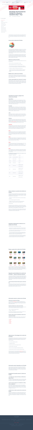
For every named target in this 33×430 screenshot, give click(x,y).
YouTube (10, 322)
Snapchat (10, 323)
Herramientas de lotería (28, 419)
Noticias (14, 420)
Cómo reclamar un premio (3, 24)
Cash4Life (10, 124)
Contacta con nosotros (21, 424)
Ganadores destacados (3, 25)
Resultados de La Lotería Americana (20, 2)
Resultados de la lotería (13, 419)
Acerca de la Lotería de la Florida (4, 22)
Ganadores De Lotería (13, 2)
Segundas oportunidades (3, 27)
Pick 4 (10, 136)
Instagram (10, 321)
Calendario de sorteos (3, 23)
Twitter (10, 320)
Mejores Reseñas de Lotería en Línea (6, 419)
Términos (16, 424)
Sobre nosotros (18, 420)
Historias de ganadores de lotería (21, 419)
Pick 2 (10, 148)
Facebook (10, 319)
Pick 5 (10, 130)
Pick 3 (10, 142)
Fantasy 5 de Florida (13, 121)
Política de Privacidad (12, 424)
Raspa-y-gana (2, 26)
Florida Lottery (15, 301)
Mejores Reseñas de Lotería (8, 2)
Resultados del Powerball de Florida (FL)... (15, 4)
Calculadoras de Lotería (26, 2)
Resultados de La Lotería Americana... (7, 4)
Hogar (2, 4)
